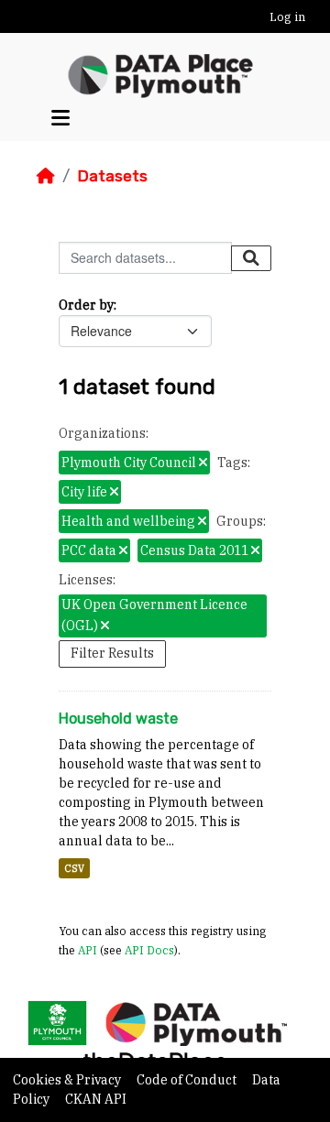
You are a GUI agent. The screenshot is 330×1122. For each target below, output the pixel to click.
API (87, 949)
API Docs (149, 949)
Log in (287, 17)
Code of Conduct (188, 1080)
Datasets (112, 176)
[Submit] (251, 258)
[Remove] (203, 463)
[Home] (46, 176)
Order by (86, 305)
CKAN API (95, 1099)
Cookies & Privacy (68, 1080)
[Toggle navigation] (60, 118)
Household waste (118, 718)
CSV (74, 868)
